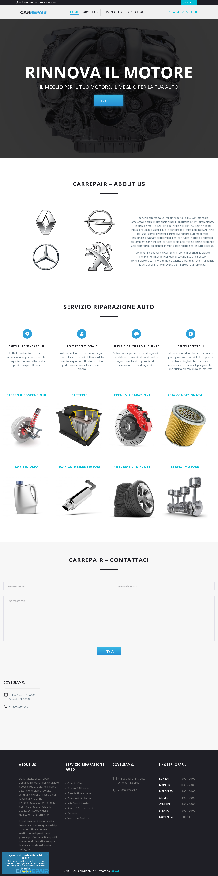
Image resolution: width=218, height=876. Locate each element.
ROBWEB (115, 871)
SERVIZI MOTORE (185, 467)
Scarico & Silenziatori (79, 788)
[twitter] (178, 12)
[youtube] (196, 12)
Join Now (189, 2)
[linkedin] (174, 12)
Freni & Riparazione (79, 793)
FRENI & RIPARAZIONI (132, 395)
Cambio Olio (74, 783)
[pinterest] (187, 12)
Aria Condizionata (78, 803)
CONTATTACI (136, 12)
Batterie (72, 813)
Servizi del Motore (78, 818)
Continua (25, 871)
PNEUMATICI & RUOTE (132, 467)
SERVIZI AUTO (112, 12)
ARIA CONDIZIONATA (184, 395)
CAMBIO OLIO (26, 467)
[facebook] (169, 12)
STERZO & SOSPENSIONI (26, 395)
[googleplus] (191, 12)
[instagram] (182, 12)
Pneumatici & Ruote (79, 798)
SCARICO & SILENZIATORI (79, 467)
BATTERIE (79, 395)
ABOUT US (90, 12)
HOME (74, 12)
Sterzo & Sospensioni (80, 808)
